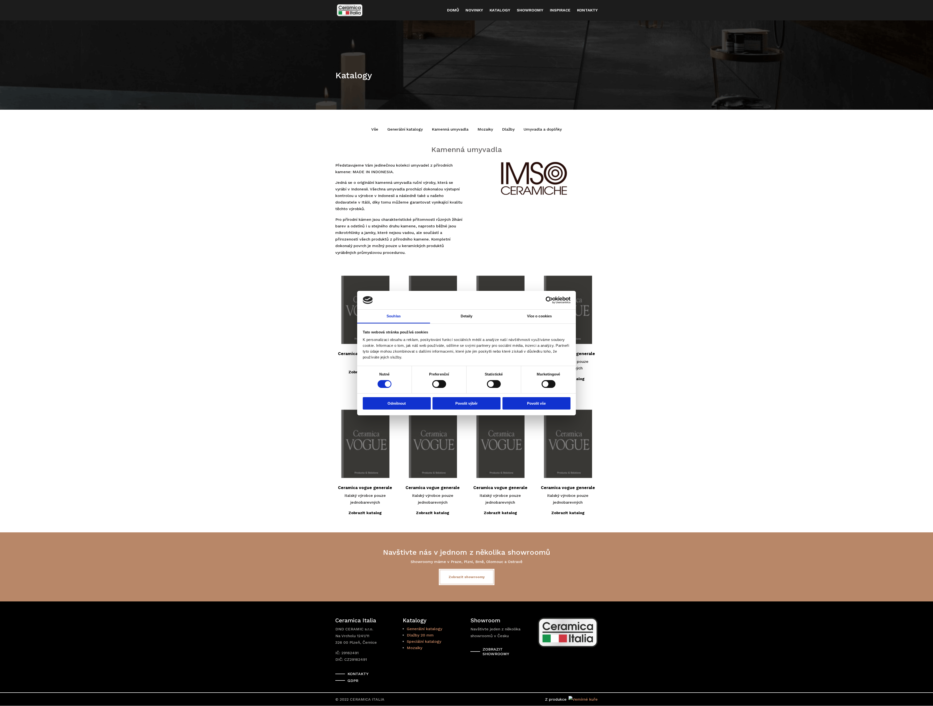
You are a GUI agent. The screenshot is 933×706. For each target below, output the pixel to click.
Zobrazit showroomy (467, 577)
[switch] (439, 384)
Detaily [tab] (467, 316)
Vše (374, 129)
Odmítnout (397, 403)
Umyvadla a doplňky (543, 129)
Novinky (474, 10)
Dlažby (508, 129)
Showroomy (530, 10)
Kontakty (587, 10)
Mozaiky (485, 129)
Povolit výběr (466, 403)
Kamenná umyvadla (450, 129)
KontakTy (358, 673)
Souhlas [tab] (394, 316)
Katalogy (500, 10)
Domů (453, 10)
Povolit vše (536, 403)
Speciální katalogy (424, 641)
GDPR (352, 680)
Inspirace (560, 10)
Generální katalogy (405, 129)
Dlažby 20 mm (420, 635)
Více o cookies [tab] (539, 316)
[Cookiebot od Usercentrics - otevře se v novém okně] (549, 300)
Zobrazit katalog (365, 512)
